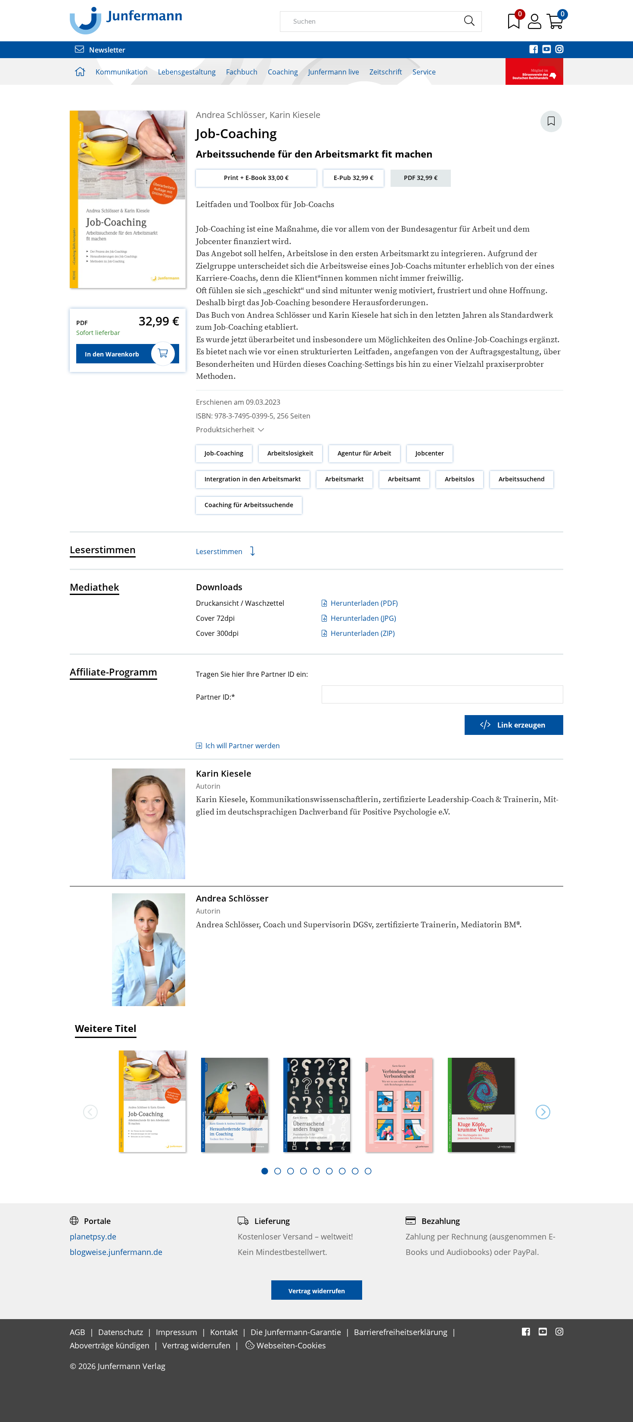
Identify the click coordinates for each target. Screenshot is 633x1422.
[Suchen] (469, 21)
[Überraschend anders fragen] (317, 1106)
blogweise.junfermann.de (116, 1252)
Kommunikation (122, 72)
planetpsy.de (93, 1236)
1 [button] (265, 1171)
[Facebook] (534, 50)
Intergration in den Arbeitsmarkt (253, 479)
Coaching (283, 72)
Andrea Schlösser (230, 115)
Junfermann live (333, 72)
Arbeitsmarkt (344, 479)
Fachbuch (242, 72)
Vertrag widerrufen (197, 1345)
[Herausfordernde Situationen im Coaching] (234, 1106)
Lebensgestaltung (187, 72)
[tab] (265, 1171)
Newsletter (106, 50)
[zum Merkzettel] (514, 24)
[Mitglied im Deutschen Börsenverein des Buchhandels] (534, 70)
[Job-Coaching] (152, 1102)
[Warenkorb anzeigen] (554, 24)
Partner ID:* (215, 696)
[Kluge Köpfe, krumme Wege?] (481, 1106)
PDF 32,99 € (421, 177)
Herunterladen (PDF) (363, 603)
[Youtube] (547, 50)
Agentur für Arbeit (364, 453)
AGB (78, 1332)
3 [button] (290, 1171)
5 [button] (316, 1171)
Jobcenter (430, 453)
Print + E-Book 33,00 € (256, 177)
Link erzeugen (521, 725)
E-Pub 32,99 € (353, 177)
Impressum (177, 1332)
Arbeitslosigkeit (290, 453)
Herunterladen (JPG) (362, 618)
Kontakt (225, 1332)
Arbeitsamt (404, 479)
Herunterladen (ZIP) (362, 633)
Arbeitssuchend (522, 479)
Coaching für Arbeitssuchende (249, 505)
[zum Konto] (535, 24)
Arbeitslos (460, 479)
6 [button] (329, 1171)
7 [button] (342, 1171)
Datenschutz (121, 1332)
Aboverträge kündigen (111, 1345)
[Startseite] (126, 20)
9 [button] (368, 1171)
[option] (152, 1102)
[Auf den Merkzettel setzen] (551, 121)
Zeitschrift (385, 72)
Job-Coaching (224, 453)
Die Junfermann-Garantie (297, 1332)
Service (424, 72)
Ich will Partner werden (242, 745)
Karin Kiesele (295, 115)
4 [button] (303, 1171)
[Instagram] (559, 50)
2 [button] (277, 1171)
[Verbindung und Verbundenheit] (399, 1106)
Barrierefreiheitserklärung (402, 1332)
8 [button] (355, 1171)
